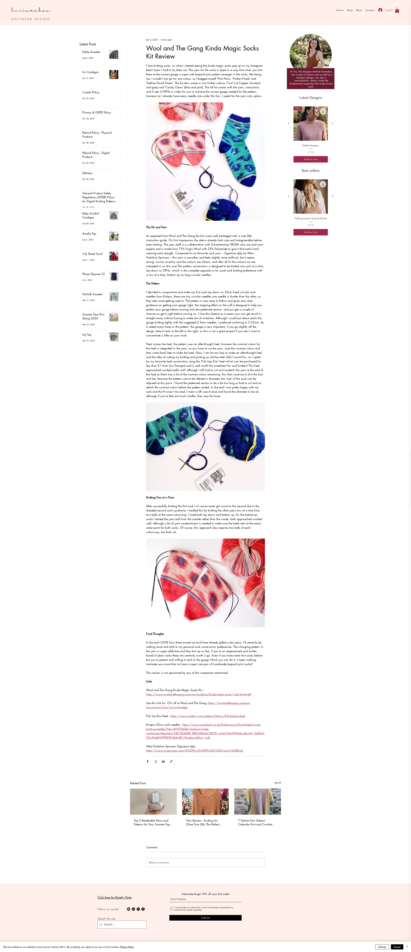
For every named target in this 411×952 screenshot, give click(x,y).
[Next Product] (332, 123)
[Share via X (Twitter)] (155, 761)
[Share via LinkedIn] (163, 761)
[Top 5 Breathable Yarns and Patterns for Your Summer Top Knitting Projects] (153, 802)
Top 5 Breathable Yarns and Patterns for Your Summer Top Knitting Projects (152, 822)
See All (277, 782)
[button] (397, 10)
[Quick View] (310, 200)
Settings (382, 946)
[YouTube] (128, 909)
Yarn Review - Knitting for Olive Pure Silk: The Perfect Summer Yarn (202, 822)
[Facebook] (143, 909)
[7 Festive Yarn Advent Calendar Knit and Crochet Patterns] (257, 802)
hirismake (29, 7)
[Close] (407, 946)
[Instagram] (133, 909)
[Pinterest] (138, 909)
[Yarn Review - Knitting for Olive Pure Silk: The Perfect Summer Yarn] (205, 802)
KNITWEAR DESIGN (31, 19)
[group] (310, 136)
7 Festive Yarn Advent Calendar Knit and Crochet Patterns (255, 822)
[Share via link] (171, 761)
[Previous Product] (289, 123)
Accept (397, 946)
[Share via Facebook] (147, 761)
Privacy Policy (127, 946)
